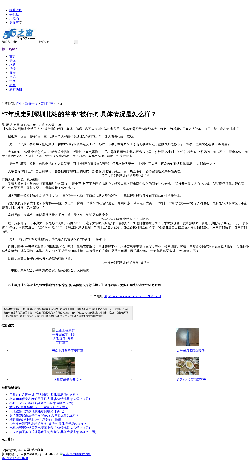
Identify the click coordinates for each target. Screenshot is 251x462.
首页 (19, 103)
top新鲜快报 (65, 450)
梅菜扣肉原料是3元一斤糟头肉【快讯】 (36, 419)
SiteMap (50, 450)
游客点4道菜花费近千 (191, 379)
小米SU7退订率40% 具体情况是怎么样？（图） (42, 403)
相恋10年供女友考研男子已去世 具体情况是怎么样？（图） (50, 399)
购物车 (14, 22)
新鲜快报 (31, 103)
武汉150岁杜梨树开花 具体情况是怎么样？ (38, 407)
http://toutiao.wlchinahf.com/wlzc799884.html (132, 296)
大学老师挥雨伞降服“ (191, 350)
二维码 (14, 18)
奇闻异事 (47, 103)
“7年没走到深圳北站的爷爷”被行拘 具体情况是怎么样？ (48, 423)
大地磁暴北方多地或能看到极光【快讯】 (37, 411)
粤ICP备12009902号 (15, 458)
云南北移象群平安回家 (67, 350)
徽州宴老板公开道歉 (68, 379)
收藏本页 (15, 10)
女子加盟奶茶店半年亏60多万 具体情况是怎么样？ (44, 415)
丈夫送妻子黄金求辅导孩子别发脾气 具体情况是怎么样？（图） (53, 432)
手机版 (14, 14)
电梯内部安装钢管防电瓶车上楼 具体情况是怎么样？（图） (50, 427)
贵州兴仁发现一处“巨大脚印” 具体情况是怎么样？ (44, 394)
